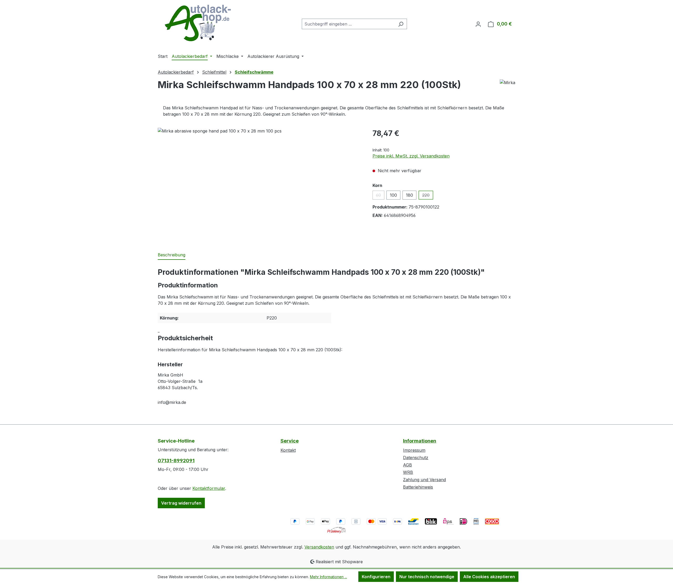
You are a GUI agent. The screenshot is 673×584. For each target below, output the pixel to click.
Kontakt (288, 450)
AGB (407, 465)
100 (393, 195)
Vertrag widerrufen (181, 503)
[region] (259, 184)
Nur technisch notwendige (426, 576)
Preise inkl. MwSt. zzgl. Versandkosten (411, 156)
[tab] (171, 255)
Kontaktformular (208, 488)
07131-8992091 (176, 460)
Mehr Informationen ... (328, 577)
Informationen (419, 441)
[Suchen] (401, 24)
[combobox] (348, 24)
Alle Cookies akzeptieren (489, 576)
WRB (408, 472)
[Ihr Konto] (478, 24)
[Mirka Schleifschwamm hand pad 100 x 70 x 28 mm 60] (260, 184)
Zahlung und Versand (424, 479)
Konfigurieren (376, 576)
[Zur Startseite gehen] (197, 23)
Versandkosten (319, 547)
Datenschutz (415, 457)
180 (409, 195)
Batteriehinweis (418, 487)
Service (290, 441)
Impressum (414, 450)
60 (380, 196)
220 (427, 196)
